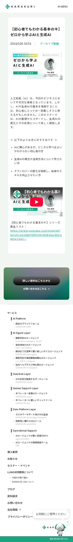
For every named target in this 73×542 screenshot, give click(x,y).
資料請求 (12, 496)
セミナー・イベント (18, 465)
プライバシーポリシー (20, 516)
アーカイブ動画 (49, 43)
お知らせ (12, 458)
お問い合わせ (15, 502)
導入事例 (12, 452)
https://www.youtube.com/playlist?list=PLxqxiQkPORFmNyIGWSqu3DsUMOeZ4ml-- (36, 235)
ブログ (11, 489)
